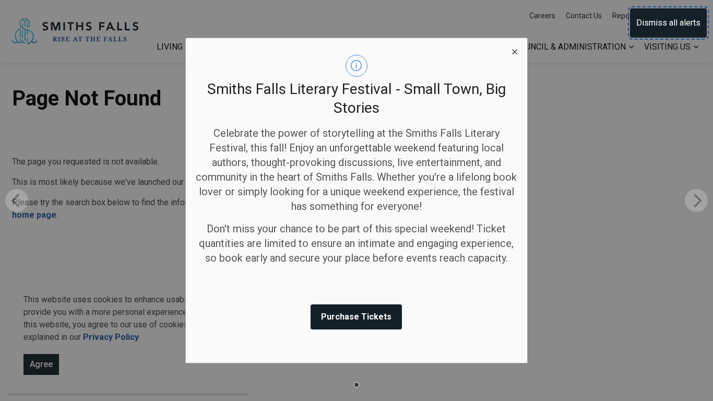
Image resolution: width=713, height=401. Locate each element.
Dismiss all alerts (668, 23)
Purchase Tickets (356, 317)
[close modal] (514, 50)
